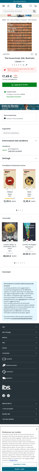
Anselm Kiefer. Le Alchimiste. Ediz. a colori (9, 247)
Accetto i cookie (19, 469)
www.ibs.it (22, 299)
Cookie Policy (13, 460)
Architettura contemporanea (11, 133)
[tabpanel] (19, 37)
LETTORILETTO (12, 79)
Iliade (29, 192)
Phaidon (18, 61)
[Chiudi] (37, 429)
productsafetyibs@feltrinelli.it (22, 318)
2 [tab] (18, 210)
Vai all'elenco (15, 70)
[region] (19, 449)
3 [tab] (20, 210)
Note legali (6, 272)
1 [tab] (19, 49)
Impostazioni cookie (19, 464)
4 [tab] (22, 210)
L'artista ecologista (29, 245)
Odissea (10, 192)
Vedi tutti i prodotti (15, 151)
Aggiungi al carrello (21, 85)
